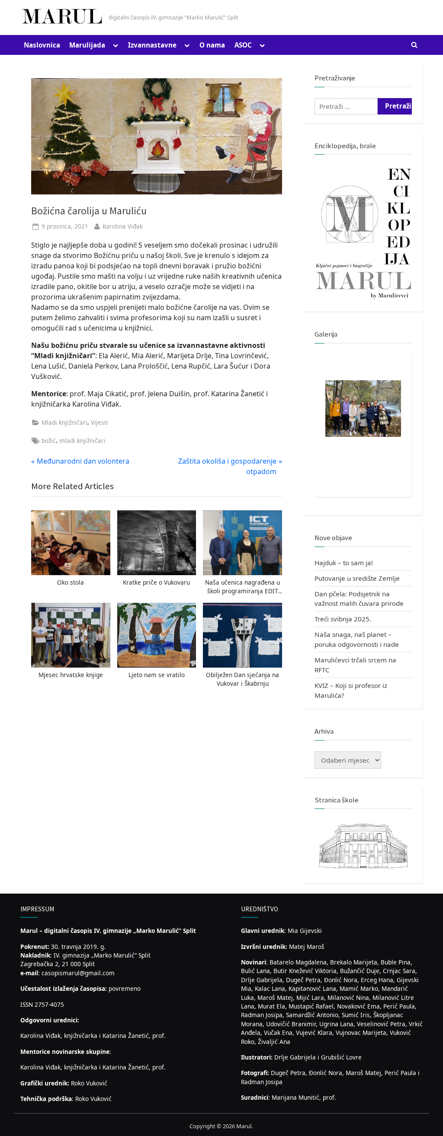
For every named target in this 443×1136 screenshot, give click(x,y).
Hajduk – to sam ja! (344, 562)
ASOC (243, 45)
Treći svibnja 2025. (343, 618)
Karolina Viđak (123, 226)
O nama (212, 45)
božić (49, 440)
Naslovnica (42, 45)
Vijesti (99, 422)
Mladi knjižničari (64, 422)
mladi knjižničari (82, 440)
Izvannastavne (152, 45)
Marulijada (87, 45)
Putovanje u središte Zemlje (357, 578)
